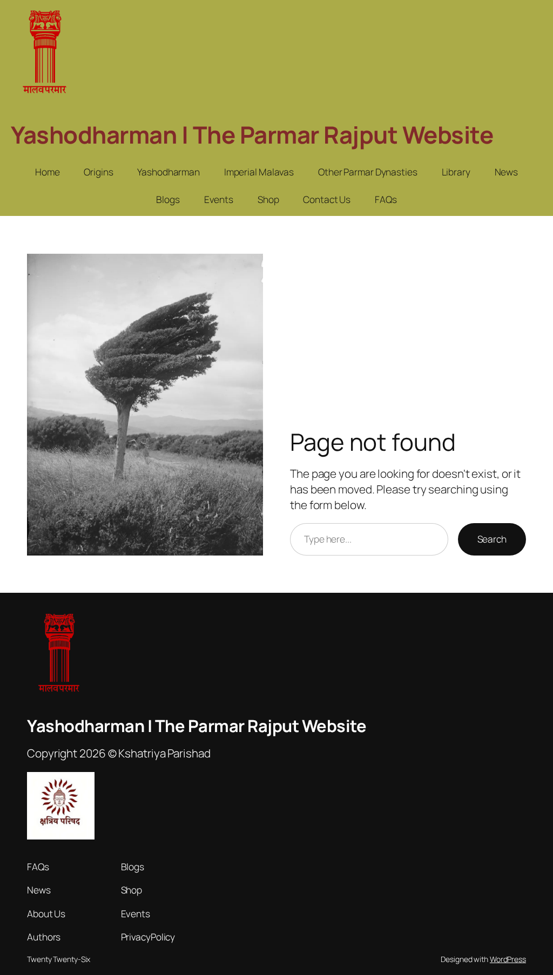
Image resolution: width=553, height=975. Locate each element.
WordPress (508, 959)
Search (492, 538)
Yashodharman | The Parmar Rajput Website (252, 134)
